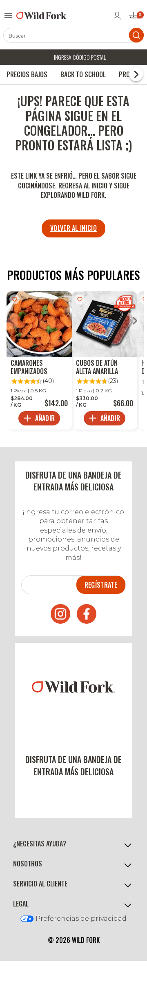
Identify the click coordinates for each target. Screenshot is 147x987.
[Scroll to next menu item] (136, 74)
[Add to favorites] (14, 299)
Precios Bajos (27, 74)
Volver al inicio (73, 228)
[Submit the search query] (136, 35)
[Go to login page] (117, 15)
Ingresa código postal (80, 57)
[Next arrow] (134, 321)
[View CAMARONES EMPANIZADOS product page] (39, 360)
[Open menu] (8, 15)
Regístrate (101, 585)
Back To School (83, 74)
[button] (73, 844)
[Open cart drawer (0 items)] (136, 17)
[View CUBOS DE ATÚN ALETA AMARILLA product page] (104, 360)
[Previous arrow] (12, 321)
